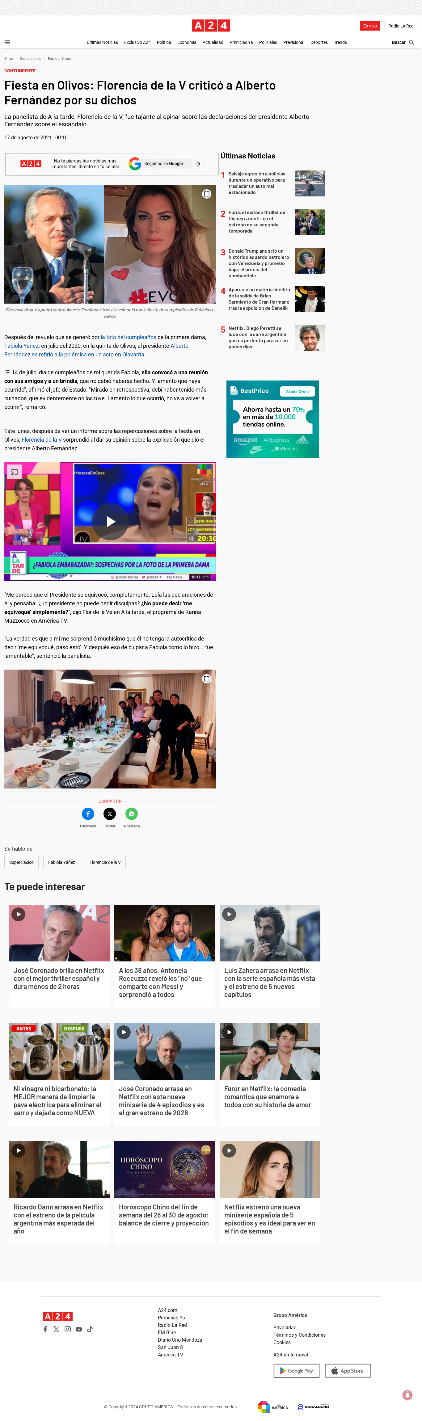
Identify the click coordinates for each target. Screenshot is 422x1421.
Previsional (293, 42)
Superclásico (30, 59)
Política (164, 42)
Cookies (282, 1342)
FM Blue (167, 1332)
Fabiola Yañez (21, 346)
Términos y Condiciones (299, 1335)
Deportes (319, 42)
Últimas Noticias (102, 42)
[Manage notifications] (407, 1395)
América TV (170, 1355)
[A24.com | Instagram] (68, 1329)
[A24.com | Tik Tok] (90, 1329)
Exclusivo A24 (137, 42)
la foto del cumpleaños (128, 337)
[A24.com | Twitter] (56, 1329)
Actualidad (213, 42)
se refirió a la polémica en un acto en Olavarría (88, 354)
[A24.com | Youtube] (79, 1329)
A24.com (167, 1310)
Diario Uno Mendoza (180, 1340)
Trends (340, 42)
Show (9, 59)
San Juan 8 (170, 1347)
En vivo (370, 25)
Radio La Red (401, 25)
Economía (186, 42)
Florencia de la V (42, 439)
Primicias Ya (241, 42)
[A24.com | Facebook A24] (45, 1329)
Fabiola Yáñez (60, 59)
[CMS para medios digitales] (308, 1407)
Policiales (268, 42)
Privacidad (285, 1328)
